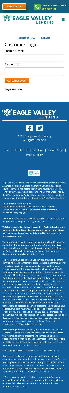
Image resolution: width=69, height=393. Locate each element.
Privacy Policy (34, 155)
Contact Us (22, 150)
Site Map (38, 150)
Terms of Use (55, 150)
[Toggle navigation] (63, 19)
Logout (45, 37)
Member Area (27, 37)
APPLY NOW (14, 6)
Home (7, 150)
